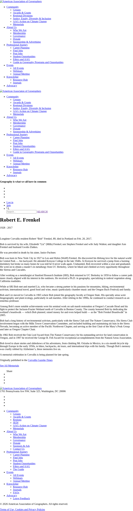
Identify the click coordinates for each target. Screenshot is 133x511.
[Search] (7, 208)
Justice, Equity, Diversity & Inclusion (32, 18)
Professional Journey (17, 44)
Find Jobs (18, 50)
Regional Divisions (23, 15)
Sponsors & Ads (21, 446)
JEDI (15, 422)
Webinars (18, 71)
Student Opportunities (24, 56)
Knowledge (12, 76)
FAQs (16, 492)
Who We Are (19, 30)
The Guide (18, 469)
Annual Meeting (21, 74)
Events (9, 65)
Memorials (18, 24)
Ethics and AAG (21, 59)
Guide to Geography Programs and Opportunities (38, 62)
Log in (9, 202)
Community (12, 7)
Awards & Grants (22, 12)
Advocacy (11, 85)
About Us (11, 27)
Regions (17, 419)
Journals (17, 82)
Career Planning (21, 47)
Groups (17, 9)
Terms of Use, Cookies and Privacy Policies (22, 509)
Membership (19, 33)
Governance (19, 36)
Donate (16, 39)
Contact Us (18, 449)
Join (8, 205)
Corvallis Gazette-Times (40, 360)
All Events (18, 68)
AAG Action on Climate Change (30, 21)
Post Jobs (18, 53)
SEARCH (42, 211)
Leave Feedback (21, 498)
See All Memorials (9, 365)
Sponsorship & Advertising (27, 41)
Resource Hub (20, 79)
